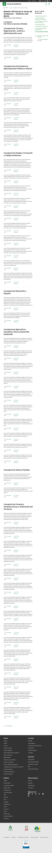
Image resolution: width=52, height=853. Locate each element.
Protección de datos (44, 837)
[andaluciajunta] (42, 1)
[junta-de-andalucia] (49, 1)
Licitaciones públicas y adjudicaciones (41, 29)
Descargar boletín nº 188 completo (42, 36)
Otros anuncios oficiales (41, 31)
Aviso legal (13, 837)
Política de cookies (34, 837)
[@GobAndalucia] (40, 1)
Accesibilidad (6, 837)
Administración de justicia (41, 26)
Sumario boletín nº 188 (44, 40)
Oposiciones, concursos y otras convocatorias (41, 22)
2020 (11, 7)
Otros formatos (16, 45)
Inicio (16, 4)
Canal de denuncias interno (23, 837)
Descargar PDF (7, 45)
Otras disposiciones (40, 24)
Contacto (29, 0)
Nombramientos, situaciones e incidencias (40, 18)
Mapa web (34, 0)
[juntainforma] (47, 1)
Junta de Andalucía (5, 4)
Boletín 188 (15, 7)
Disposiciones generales (41, 16)
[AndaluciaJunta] (45, 1)
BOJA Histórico (5, 7)
